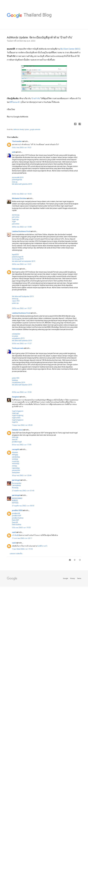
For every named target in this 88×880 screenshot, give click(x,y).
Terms (79, 578)
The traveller (17, 141)
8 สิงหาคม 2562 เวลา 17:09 (21, 445)
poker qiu (15, 303)
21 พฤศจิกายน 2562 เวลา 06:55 (23, 506)
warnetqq (15, 463)
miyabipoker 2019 (18, 382)
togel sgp (15, 219)
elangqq (15, 455)
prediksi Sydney (17, 518)
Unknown (15, 269)
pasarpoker (16, 470)
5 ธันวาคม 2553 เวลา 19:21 (22, 147)
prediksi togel (17, 442)
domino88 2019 (17, 177)
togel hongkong (17, 415)
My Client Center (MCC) (70, 49)
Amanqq (15, 488)
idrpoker (15, 452)
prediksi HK (16, 513)
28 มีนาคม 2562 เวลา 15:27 (22, 308)
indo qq (14, 182)
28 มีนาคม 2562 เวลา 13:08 (22, 227)
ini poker (15, 336)
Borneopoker (16, 483)
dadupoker (16, 472)
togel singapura (17, 420)
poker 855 (15, 378)
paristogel (16, 480)
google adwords (35, 129)
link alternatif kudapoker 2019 (23, 296)
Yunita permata (18, 348)
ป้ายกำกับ (36, 98)
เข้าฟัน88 (15, 535)
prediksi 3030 (17, 510)
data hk (14, 439)
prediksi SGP (16, 516)
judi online (15, 217)
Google (65, 578)
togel (14, 221)
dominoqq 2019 (17, 259)
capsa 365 (15, 301)
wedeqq (15, 459)
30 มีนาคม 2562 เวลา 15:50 (22, 392)
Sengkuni (15, 397)
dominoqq (15, 215)
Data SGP (15, 520)
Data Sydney (16, 524)
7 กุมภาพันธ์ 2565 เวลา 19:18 (22, 549)
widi (13, 152)
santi (14, 532)
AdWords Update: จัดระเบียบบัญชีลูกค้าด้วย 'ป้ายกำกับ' (39, 37)
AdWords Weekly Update (21, 129)
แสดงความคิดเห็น (16, 553)
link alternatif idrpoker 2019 (22, 385)
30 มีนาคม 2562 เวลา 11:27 (22, 343)
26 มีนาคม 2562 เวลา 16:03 (22, 194)
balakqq (15, 380)
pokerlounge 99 (17, 257)
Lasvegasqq (16, 485)
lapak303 (15, 254)
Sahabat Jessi (17, 430)
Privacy (72, 578)
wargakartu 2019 (18, 338)
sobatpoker (16, 334)
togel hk (15, 422)
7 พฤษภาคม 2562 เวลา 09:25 (22, 425)
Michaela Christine (19, 198)
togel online (16, 418)
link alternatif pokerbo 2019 (22, 184)
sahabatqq (16, 457)
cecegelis (16, 449)
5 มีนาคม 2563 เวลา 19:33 (21, 528)
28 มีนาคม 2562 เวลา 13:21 (22, 264)
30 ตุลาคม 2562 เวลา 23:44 (21, 475)
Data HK (15, 522)
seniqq (14, 466)
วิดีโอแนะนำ (15, 102)
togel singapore (17, 411)
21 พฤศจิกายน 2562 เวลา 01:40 (23, 491)
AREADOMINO (17, 498)
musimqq (15, 461)
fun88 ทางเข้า (42, 546)
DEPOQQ (15, 503)
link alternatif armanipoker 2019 (23, 261)
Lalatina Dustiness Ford (21, 231)
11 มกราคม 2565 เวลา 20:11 (22, 538)
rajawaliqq (15, 468)
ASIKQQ (15, 500)
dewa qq (15, 299)
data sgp (15, 437)
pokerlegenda (17, 180)
